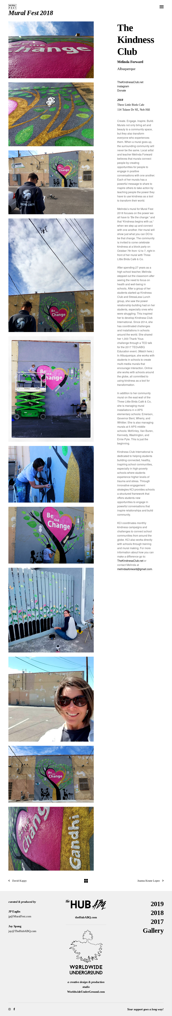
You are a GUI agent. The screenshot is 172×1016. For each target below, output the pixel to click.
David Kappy (19, 880)
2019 (157, 904)
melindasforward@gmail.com (134, 569)
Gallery (153, 930)
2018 (157, 912)
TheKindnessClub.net (130, 82)
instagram (123, 86)
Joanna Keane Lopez (148, 880)
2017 (157, 921)
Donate (121, 90)
